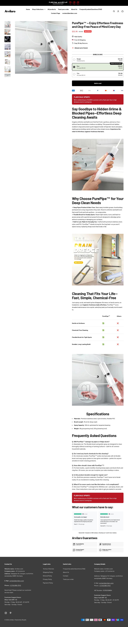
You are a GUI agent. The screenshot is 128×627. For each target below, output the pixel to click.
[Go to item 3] (7, 39)
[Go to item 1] (7, 24)
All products (52, 9)
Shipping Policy (48, 572)
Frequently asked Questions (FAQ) (90, 9)
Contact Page (55, 13)
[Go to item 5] (7, 54)
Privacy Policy (47, 579)
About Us (74, 9)
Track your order (63, 9)
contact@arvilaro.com (69, 13)
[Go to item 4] (7, 47)
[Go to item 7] (7, 69)
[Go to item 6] (7, 62)
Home (28, 9)
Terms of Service (48, 569)
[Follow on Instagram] (5, 613)
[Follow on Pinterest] (10, 613)
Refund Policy (47, 576)
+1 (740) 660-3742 (15, 585)
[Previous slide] (74, 520)
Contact (65, 576)
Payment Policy (48, 583)
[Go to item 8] (7, 77)
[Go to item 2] (7, 32)
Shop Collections (37, 9)
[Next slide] (121, 520)
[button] (97, 59)
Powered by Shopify (20, 620)
